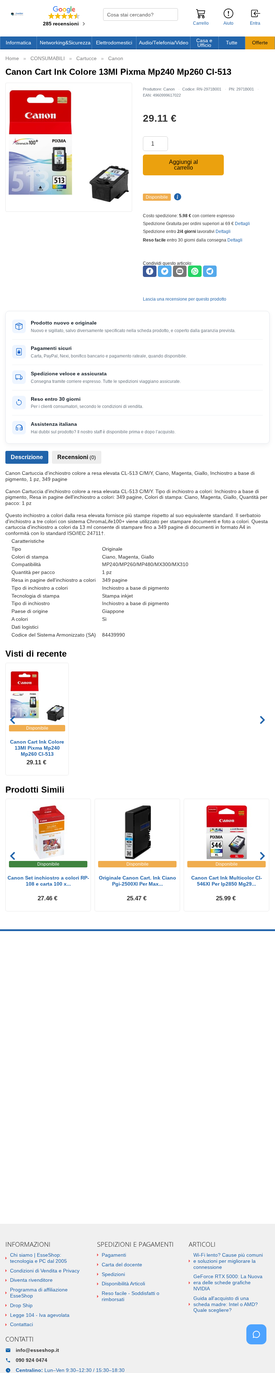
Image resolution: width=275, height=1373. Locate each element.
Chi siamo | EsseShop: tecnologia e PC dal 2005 (38, 1258)
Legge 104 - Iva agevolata (39, 1315)
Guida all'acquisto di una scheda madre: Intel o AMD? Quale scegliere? (225, 1304)
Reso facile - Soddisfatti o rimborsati (130, 1296)
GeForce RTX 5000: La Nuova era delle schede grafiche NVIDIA (227, 1282)
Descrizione (27, 457)
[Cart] (201, 16)
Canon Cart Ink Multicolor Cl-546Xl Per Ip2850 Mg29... (226, 881)
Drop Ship (21, 1305)
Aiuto (228, 23)
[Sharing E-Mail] (180, 271)
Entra (255, 23)
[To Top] (258, 1356)
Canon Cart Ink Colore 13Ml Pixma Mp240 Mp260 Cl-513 (37, 748)
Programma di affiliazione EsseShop (39, 1293)
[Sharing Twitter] (165, 271)
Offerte (260, 42)
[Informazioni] (228, 14)
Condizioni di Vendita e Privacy (44, 1271)
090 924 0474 (31, 1360)
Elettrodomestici (114, 42)
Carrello (201, 23)
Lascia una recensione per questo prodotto (184, 299)
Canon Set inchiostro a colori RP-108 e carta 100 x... (48, 881)
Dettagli (242, 223)
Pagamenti (114, 1255)
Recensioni (76, 457)
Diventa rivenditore (31, 1280)
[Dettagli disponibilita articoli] (176, 197)
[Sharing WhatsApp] (195, 271)
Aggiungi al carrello (183, 165)
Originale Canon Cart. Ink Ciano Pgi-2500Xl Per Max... (137, 881)
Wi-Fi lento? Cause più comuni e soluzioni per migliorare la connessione (228, 1261)
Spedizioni (113, 1274)
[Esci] (256, 14)
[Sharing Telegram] (210, 271)
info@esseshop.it (37, 1350)
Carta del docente (122, 1264)
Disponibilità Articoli (123, 1283)
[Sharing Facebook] (149, 271)
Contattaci (21, 1324)
